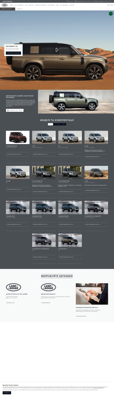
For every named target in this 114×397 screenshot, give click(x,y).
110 (50, 124)
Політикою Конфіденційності (98, 387)
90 (58, 124)
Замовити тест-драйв (16, 110)
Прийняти (7, 392)
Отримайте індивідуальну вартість (14, 154)
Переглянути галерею (13, 53)
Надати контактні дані (81, 316)
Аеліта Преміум (7, 1)
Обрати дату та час (10, 302)
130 (63, 124)
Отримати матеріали (46, 302)
